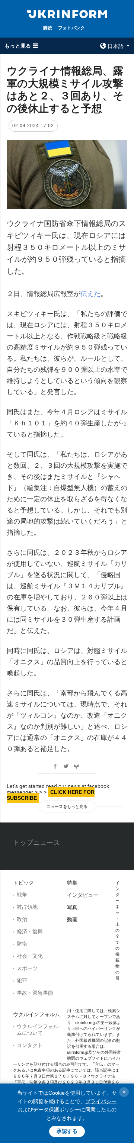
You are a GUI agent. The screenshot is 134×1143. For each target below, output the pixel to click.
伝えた (90, 293)
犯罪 (22, 980)
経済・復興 (30, 931)
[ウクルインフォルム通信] (67, 13)
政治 (22, 919)
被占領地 (27, 907)
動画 (72, 920)
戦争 (22, 895)
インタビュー (82, 895)
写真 (72, 907)
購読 (47, 28)
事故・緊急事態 (35, 993)
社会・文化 (30, 956)
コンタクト (30, 1045)
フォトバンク (71, 28)
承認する (67, 1131)
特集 (72, 883)
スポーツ (27, 968)
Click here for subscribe (51, 795)
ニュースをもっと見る (67, 806)
